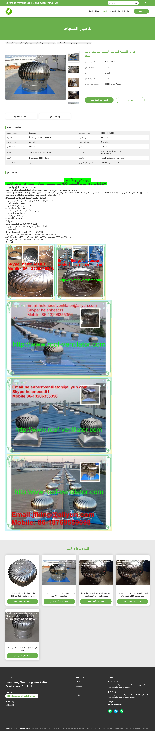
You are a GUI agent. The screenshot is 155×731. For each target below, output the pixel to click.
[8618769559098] (110, 711)
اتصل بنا (127, 11)
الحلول (120, 11)
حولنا (97, 11)
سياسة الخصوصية (11, 728)
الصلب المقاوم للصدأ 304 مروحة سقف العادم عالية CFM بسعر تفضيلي (132, 594)
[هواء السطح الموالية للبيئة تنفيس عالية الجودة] (22, 627)
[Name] (136, 2)
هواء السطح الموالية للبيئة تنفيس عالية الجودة (22, 648)
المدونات (112, 11)
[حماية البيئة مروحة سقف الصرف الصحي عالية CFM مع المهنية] (59, 572)
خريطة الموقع (23, 728)
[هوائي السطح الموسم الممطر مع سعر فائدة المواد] (35, 77)
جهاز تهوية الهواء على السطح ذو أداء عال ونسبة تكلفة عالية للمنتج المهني (95, 594)
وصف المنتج (55, 116)
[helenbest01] (116, 711)
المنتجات (104, 11)
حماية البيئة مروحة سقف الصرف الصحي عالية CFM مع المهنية (59, 594)
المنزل (90, 11)
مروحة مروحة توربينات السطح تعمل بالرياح (39, 43)
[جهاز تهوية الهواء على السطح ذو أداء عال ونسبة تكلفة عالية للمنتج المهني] (96, 572)
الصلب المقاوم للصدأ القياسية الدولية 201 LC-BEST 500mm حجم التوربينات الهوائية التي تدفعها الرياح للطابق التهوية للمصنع (22, 594)
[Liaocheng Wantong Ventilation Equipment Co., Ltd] (17, 11)
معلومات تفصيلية (21, 116)
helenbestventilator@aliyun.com (23, 696)
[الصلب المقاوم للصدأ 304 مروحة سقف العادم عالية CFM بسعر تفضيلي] (133, 572)
